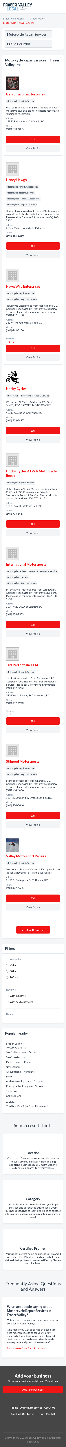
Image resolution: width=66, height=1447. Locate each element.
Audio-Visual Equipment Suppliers (25, 1081)
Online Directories (31, 1407)
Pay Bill (50, 1413)
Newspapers (13, 1066)
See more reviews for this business (27, 1348)
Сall (33, 139)
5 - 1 (11, 341)
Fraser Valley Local (13, 18)
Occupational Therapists (20, 1071)
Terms (30, 1413)
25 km (13, 965)
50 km (13, 971)
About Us (49, 1407)
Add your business (33, 1389)
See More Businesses (33, 929)
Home (14, 1407)
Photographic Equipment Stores (24, 1086)
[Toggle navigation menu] (61, 6)
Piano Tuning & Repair (18, 1062)
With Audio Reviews (21, 1001)
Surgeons (11, 1090)
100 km (14, 977)
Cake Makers (13, 1095)
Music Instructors (16, 1057)
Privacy (40, 1413)
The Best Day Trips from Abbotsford (27, 1106)
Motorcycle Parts (16, 1047)
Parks (9, 1076)
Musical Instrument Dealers (22, 1052)
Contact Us (18, 1413)
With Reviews (18, 995)
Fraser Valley (37, 18)
